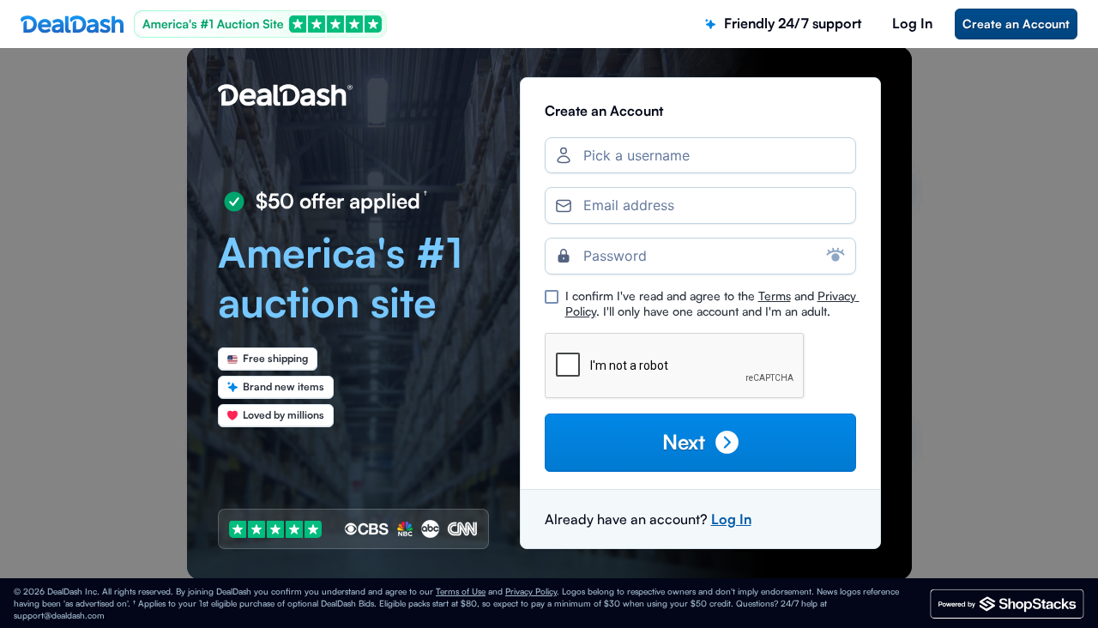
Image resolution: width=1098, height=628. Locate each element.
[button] (700, 442)
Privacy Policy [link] (531, 591)
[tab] (783, 23)
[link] (1016, 24)
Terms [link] (774, 295)
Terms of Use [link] (461, 591)
